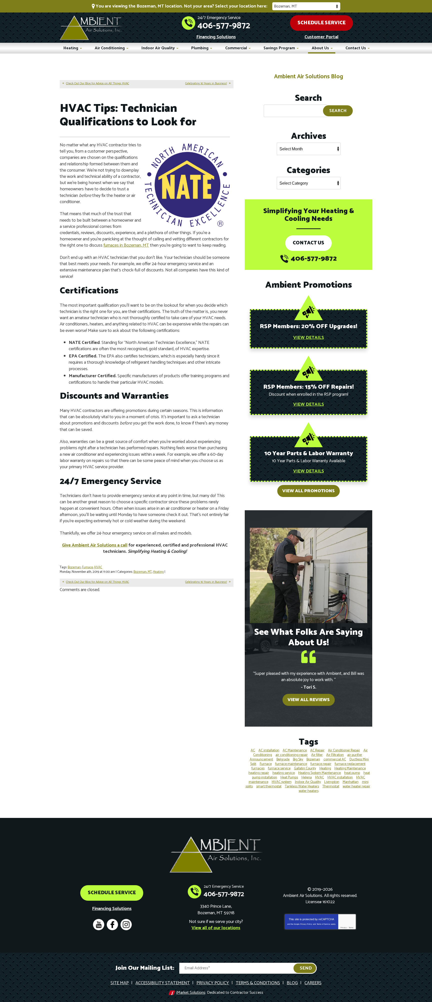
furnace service (279, 768)
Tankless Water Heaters (302, 786)
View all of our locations (216, 928)
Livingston (331, 782)
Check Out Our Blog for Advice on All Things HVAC (97, 83)
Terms (351, 927)
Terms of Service (323, 924)
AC (253, 750)
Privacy (343, 927)
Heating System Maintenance (319, 773)
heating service (283, 773)
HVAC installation (340, 777)
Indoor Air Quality (308, 782)
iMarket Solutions (190, 992)
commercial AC (335, 759)
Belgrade (283, 759)
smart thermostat (269, 786)
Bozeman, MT (143, 572)
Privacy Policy (306, 924)
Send (306, 968)
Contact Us (308, 243)
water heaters (308, 791)
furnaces (258, 768)
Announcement (261, 759)
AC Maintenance (295, 750)
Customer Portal (321, 37)
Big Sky (298, 759)
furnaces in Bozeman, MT (126, 245)
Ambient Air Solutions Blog (308, 76)
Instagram (126, 924)
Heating (158, 572)
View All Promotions (308, 491)
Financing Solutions (216, 37)
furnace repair (320, 764)
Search (337, 111)
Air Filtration (335, 755)
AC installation (268, 750)
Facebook (112, 924)
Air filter (317, 755)
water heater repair (356, 786)
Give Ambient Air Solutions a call (95, 545)
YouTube (98, 924)
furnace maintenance (291, 764)
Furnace (87, 567)
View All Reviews (309, 700)
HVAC (98, 567)
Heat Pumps (289, 777)
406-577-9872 (224, 26)
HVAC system (282, 782)
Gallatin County (305, 768)
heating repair (258, 773)
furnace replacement (350, 764)
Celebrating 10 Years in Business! (206, 83)
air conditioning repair (292, 755)
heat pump (352, 773)
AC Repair (317, 750)
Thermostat (330, 786)
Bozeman (74, 567)
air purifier (354, 755)
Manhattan (350, 782)
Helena (307, 777)
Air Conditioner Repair (344, 750)
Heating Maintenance (350, 768)
